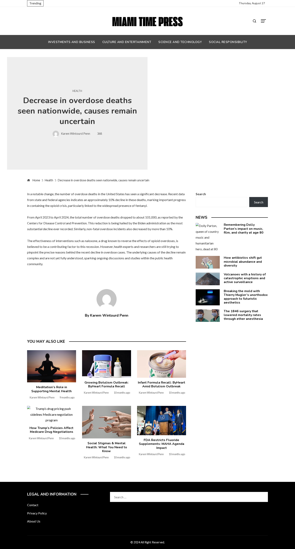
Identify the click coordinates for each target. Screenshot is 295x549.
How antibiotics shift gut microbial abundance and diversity (243, 262)
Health (77, 91)
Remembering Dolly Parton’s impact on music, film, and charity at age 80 (243, 229)
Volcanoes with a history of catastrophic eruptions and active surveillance (245, 278)
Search (201, 194)
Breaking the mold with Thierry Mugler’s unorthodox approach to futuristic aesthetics (246, 297)
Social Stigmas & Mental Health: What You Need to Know (106, 447)
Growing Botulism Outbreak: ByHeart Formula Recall (106, 384)
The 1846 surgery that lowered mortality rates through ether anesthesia (243, 315)
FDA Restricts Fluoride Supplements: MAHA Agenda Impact (161, 444)
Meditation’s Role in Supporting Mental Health (51, 389)
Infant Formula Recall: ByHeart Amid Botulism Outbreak (161, 384)
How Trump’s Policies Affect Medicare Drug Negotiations (51, 430)
